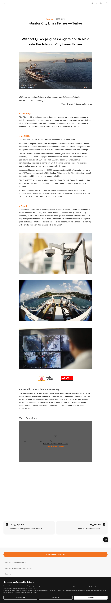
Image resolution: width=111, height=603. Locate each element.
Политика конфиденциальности (16, 562)
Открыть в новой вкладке (55, 447)
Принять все (90, 597)
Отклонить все (20, 597)
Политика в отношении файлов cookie (18, 568)
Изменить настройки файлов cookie (55, 444)
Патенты (8, 574)
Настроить (55, 597)
